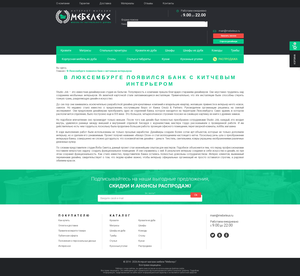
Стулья (113, 241)
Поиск (124, 24)
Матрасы (85, 50)
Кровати (65, 50)
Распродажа (228, 59)
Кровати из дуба (146, 50)
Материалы (127, 3)
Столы (111, 59)
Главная (60, 71)
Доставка (105, 3)
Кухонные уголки (191, 59)
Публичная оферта (68, 235)
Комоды (217, 50)
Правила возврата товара (72, 230)
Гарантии (85, 3)
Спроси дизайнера (228, 41)
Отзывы (148, 3)
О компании (63, 3)
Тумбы (235, 50)
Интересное (64, 246)
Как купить (64, 220)
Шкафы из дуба (193, 50)
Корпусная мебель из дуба (79, 59)
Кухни (166, 59)
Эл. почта (150, 193)
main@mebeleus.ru (229, 30)
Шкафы (170, 50)
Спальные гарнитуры (113, 50)
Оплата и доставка (68, 225)
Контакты (168, 3)
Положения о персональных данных (77, 241)
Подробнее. (194, 270)
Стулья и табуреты (139, 59)
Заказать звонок (228, 36)
